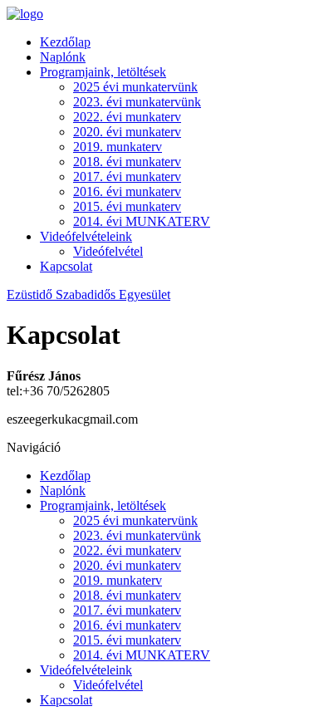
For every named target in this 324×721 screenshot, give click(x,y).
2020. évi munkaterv (127, 132)
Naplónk (63, 57)
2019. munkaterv (117, 147)
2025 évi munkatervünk (135, 87)
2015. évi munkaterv (127, 206)
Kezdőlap (65, 42)
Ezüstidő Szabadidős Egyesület (88, 294)
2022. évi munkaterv (127, 117)
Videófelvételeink (86, 236)
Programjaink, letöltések (103, 72)
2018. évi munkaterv (127, 161)
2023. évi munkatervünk (137, 102)
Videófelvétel (108, 251)
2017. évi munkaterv (127, 176)
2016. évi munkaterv (127, 191)
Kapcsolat (66, 266)
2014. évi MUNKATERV (141, 221)
